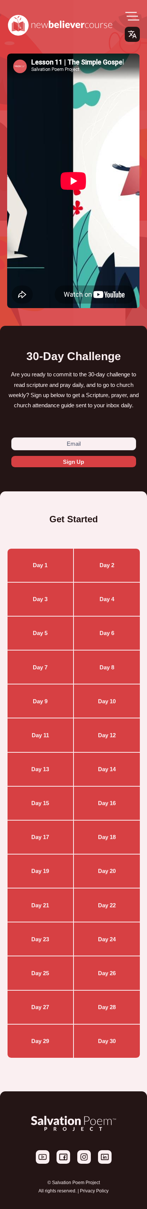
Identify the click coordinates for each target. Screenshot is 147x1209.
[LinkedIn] (105, 1162)
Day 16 (107, 803)
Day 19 (40, 871)
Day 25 (40, 973)
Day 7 (40, 667)
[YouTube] (43, 1162)
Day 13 (40, 769)
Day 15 (40, 803)
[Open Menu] (132, 16)
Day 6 (107, 633)
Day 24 (107, 939)
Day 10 (107, 701)
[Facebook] (64, 1162)
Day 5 (40, 633)
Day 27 (40, 1007)
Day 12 (107, 735)
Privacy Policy (94, 1191)
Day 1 (40, 565)
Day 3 (40, 599)
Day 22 (107, 905)
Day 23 (40, 939)
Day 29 (40, 1041)
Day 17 (40, 837)
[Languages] (132, 34)
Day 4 (107, 599)
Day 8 (107, 667)
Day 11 (40, 735)
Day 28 (107, 1007)
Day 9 (40, 701)
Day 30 (107, 1041)
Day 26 (107, 973)
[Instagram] (84, 1162)
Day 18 (107, 837)
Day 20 (107, 871)
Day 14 (107, 769)
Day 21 (40, 905)
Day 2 (107, 565)
